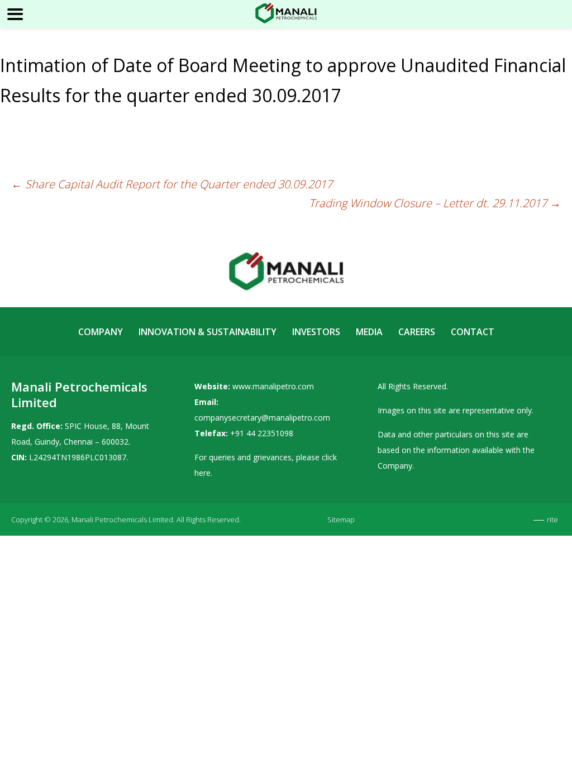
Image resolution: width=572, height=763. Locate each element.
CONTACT (472, 332)
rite (552, 519)
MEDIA (369, 332)
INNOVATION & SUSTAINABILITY (208, 332)
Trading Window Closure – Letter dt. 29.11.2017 (435, 203)
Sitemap (341, 519)
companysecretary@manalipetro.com (262, 417)
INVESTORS (316, 332)
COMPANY (100, 332)
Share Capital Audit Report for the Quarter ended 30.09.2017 (171, 184)
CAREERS (416, 332)
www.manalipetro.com (273, 386)
